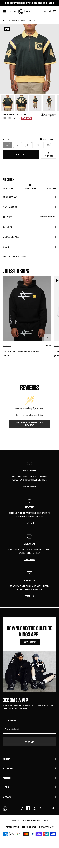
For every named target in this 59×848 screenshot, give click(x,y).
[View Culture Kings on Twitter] (41, 808)
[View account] (50, 11)
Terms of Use (12, 827)
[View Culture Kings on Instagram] (34, 808)
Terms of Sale (29, 827)
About (7, 778)
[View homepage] (19, 11)
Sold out (21, 154)
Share (6, 246)
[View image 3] (35, 103)
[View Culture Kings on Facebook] (28, 808)
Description (10, 197)
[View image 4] (49, 103)
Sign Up (29, 741)
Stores (8, 768)
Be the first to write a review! (29, 424)
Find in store (10, 206)
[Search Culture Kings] (45, 11)
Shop (6, 759)
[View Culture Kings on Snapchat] (53, 808)
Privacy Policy (46, 827)
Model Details (11, 236)
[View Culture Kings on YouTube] (47, 808)
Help (6, 787)
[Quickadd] (47, 337)
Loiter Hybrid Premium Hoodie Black (21, 351)
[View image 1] (7, 103)
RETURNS (8, 226)
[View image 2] (21, 103)
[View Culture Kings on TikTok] (22, 808)
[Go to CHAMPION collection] (48, 115)
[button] (54, 11)
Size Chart (48, 139)
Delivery (29, 216)
